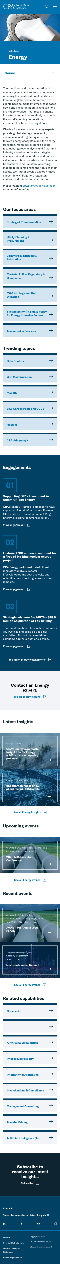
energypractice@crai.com (39, 185)
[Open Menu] (55, 6)
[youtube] (38, 1223)
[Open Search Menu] (47, 6)
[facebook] (21, 1223)
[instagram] (55, 1223)
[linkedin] (4, 1223)
